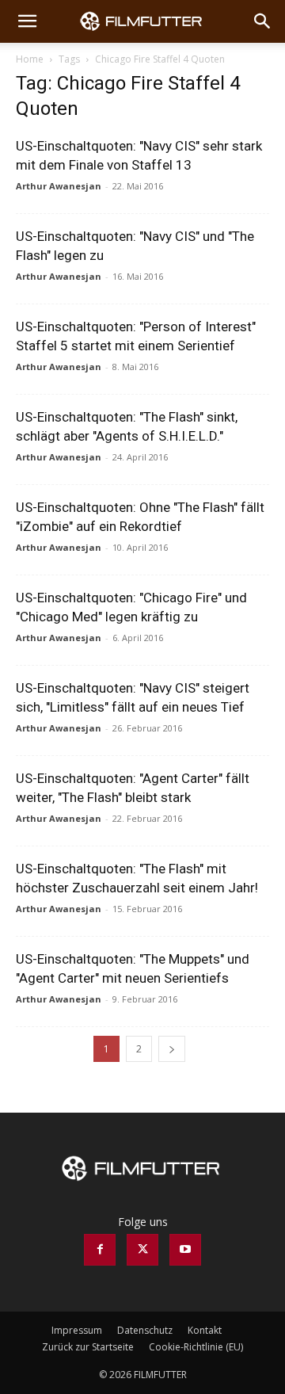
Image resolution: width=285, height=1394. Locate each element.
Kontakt (205, 1330)
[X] (142, 1250)
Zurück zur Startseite (88, 1347)
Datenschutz (145, 1330)
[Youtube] (185, 1250)
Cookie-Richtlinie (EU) (196, 1347)
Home (30, 59)
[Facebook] (100, 1250)
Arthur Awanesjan (58, 186)
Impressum (76, 1330)
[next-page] (171, 1049)
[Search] (263, 21)
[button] (27, 21)
